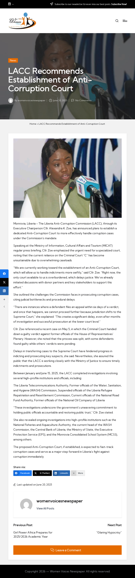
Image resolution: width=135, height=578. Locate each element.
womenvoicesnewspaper (60, 500)
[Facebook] (4, 273)
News (13, 60)
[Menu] (125, 21)
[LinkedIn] (4, 291)
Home (33, 123)
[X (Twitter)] (4, 282)
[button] (45, 508)
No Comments (83, 100)
